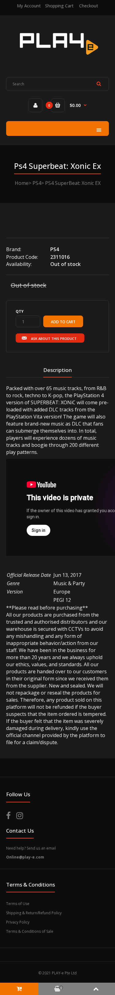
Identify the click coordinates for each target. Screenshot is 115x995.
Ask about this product (54, 338)
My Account (29, 6)
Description (57, 369)
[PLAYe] (57, 58)
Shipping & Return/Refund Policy (34, 912)
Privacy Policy (17, 922)
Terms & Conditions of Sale (29, 931)
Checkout (88, 6)
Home (22, 183)
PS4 (37, 183)
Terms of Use (17, 903)
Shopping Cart (59, 6)
